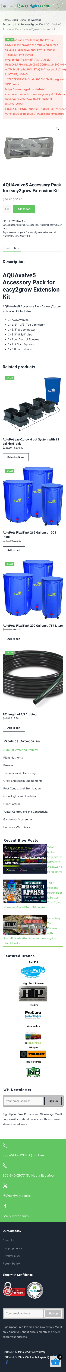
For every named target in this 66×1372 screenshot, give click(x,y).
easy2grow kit (22, 236)
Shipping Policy (12, 1248)
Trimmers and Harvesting (19, 773)
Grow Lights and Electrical (20, 796)
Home (6, 20)
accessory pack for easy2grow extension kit (32, 232)
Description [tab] (11, 248)
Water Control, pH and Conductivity (25, 812)
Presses (8, 765)
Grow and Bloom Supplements (23, 781)
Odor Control (11, 804)
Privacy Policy (11, 1256)
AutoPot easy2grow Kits (29, 24)
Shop (15, 20)
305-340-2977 (26, 1357)
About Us (9, 1240)
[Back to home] (33, 5)
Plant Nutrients (13, 758)
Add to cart (24, 209)
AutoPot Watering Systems (21, 750)
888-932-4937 (24, 1352)
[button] (4, 5)
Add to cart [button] (13, 550)
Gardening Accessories (18, 819)
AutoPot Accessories (26, 225)
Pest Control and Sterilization (22, 788)
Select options (15, 457)
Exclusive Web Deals (16, 827)
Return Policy (11, 1264)
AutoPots (8, 236)
